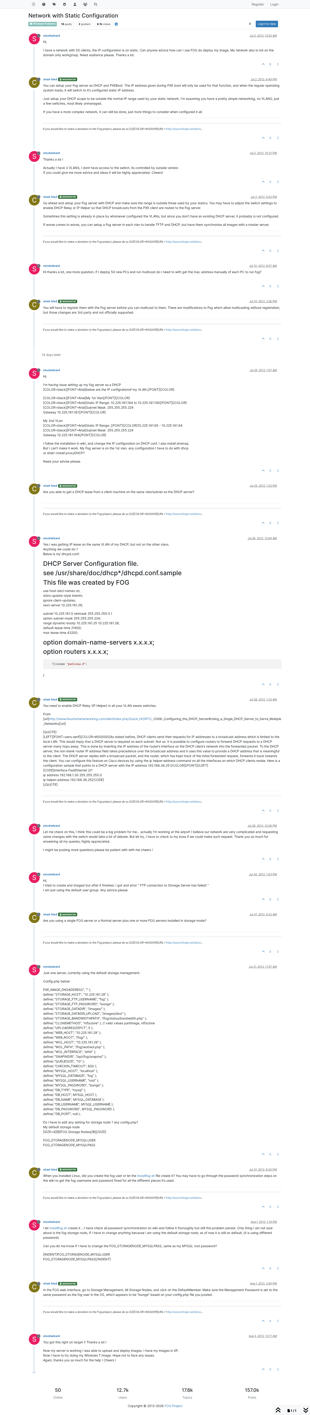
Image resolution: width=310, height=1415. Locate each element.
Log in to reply (267, 23)
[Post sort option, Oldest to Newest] (250, 24)
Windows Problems (44, 23)
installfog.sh (146, 1176)
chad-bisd (50, 79)
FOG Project (173, 1406)
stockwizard (51, 35)
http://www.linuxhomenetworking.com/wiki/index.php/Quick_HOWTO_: (101, 719)
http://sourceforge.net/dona (183, 129)
